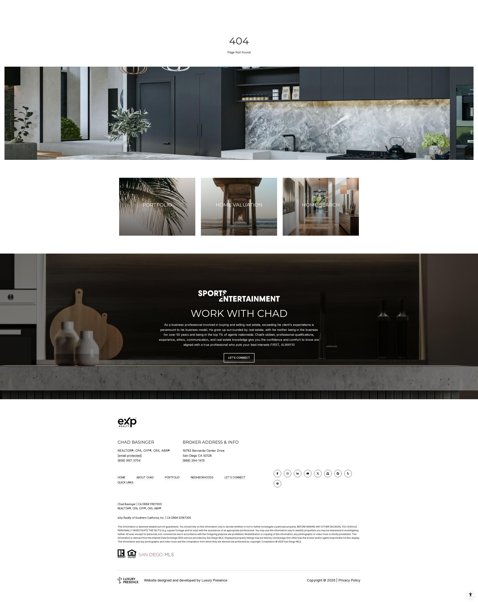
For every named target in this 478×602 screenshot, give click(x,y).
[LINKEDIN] (297, 473)
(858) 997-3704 (129, 460)
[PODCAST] (277, 483)
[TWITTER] (318, 473)
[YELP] (348, 473)
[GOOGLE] (338, 473)
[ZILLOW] (328, 473)
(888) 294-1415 (194, 460)
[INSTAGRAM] (287, 473)
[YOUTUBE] (307, 473)
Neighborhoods (202, 477)
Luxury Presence (214, 580)
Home (121, 477)
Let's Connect (235, 477)
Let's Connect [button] (239, 357)
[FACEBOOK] (277, 473)
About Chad (145, 477)
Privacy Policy (349, 580)
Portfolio (172, 477)
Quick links (126, 482)
